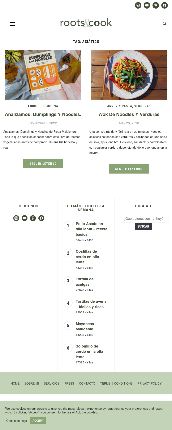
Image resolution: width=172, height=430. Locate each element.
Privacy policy (150, 383)
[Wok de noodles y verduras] (129, 52)
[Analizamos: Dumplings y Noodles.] (43, 52)
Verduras (142, 106)
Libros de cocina (43, 106)
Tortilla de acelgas (85, 281)
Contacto (87, 383)
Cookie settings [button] (16, 420)
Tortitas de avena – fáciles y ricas (91, 304)
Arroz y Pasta (119, 106)
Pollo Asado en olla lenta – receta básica (91, 229)
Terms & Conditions (116, 383)
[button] (12, 24)
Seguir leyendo (43, 163)
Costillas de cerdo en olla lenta (87, 256)
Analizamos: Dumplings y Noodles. (43, 114)
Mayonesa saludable (85, 326)
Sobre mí (32, 383)
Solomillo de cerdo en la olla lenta (89, 351)
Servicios (51, 383)
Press (69, 383)
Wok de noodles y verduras (128, 114)
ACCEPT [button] (38, 420)
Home (15, 383)
